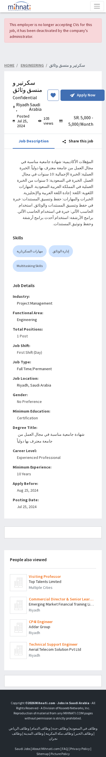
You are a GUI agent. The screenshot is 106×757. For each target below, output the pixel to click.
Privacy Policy (80, 749)
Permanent (42, 368)
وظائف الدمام (40, 728)
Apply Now (86, 94)
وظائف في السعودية (84, 728)
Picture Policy (60, 754)
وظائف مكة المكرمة (59, 733)
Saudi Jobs (22, 749)
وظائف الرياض (19, 728)
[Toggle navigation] (97, 6)
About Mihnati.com (46, 749)
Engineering (27, 319)
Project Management (34, 303)
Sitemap (42, 754)
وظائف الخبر (84, 733)
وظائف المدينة (34, 733)
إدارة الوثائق (61, 251)
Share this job (80, 141)
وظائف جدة (60, 728)
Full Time (24, 368)
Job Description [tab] (34, 141)
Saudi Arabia (40, 385)
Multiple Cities (41, 587)
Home (9, 65)
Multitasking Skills (30, 266)
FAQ (65, 749)
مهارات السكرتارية (30, 251)
